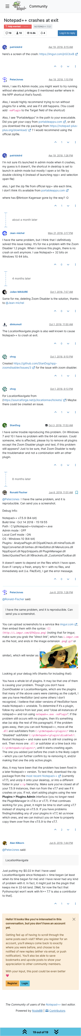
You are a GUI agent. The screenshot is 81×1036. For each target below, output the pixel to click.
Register (12, 983)
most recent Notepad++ (41, 775)
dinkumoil (15, 324)
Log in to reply (67, 32)
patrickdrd (16, 47)
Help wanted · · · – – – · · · (19, 26)
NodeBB (37, 1010)
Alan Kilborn (17, 842)
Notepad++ (53, 1004)
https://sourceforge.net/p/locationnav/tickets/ (32, 400)
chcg (13, 356)
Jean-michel (17, 233)
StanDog (15, 425)
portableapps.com (50, 121)
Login (25, 983)
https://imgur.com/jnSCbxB (56, 54)
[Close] (73, 919)
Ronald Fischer (18, 492)
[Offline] (6, 79)
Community (38, 6)
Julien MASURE (19, 291)
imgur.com (67, 624)
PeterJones (16, 79)
